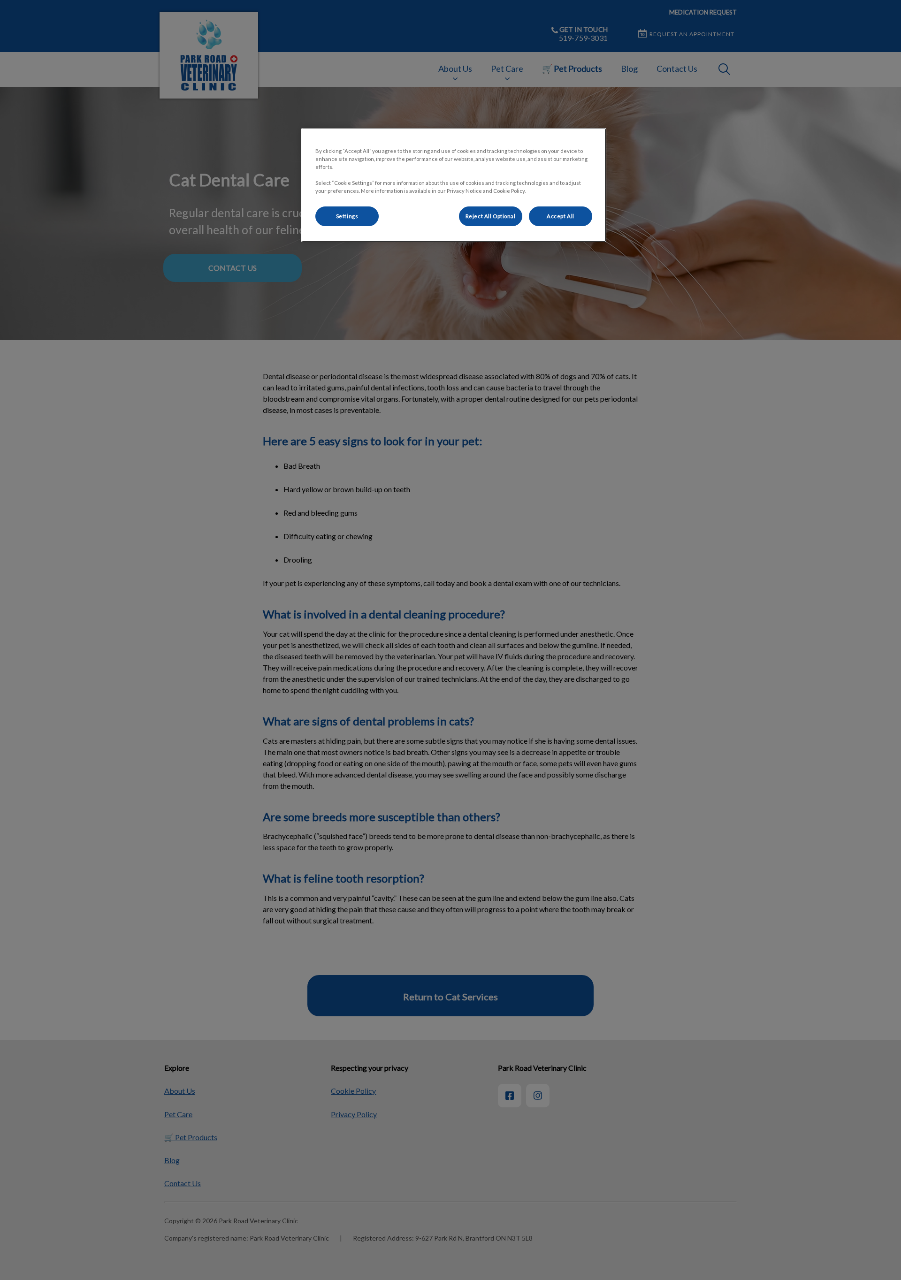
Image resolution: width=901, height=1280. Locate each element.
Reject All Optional (491, 216)
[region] (453, 185)
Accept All (560, 216)
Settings (347, 216)
